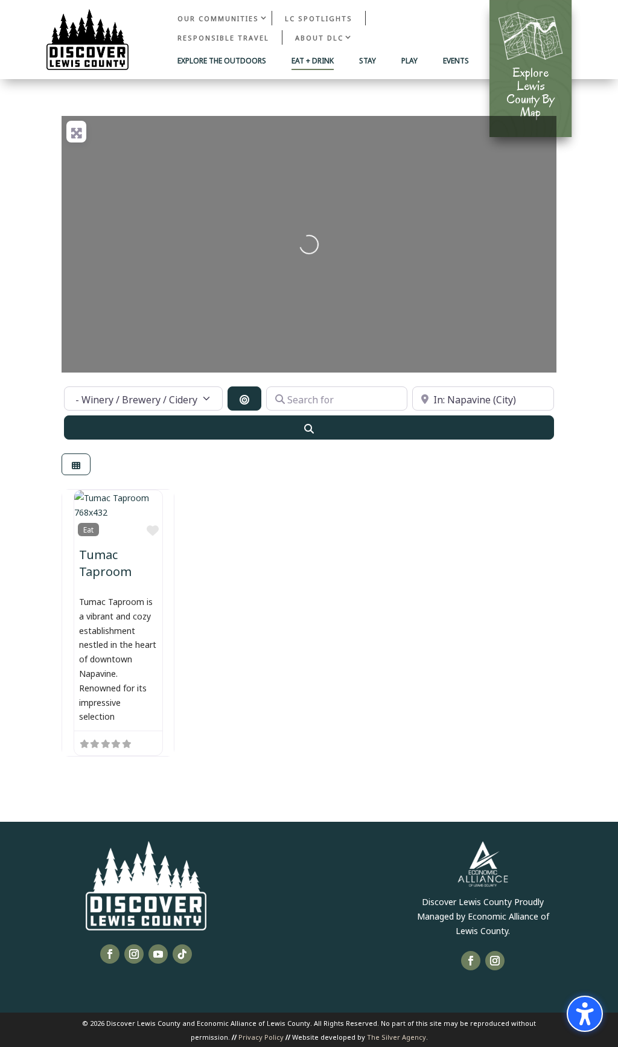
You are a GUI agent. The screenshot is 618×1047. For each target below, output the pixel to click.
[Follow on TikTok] (182, 954)
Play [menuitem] (409, 61)
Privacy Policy (261, 1036)
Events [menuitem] (456, 61)
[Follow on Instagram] (134, 954)
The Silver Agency (396, 1036)
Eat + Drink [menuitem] (312, 61)
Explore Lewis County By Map (530, 92)
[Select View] (76, 464)
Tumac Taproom (105, 561)
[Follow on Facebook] (109, 954)
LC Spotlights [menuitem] (318, 18)
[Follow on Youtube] (158, 954)
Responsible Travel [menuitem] (223, 37)
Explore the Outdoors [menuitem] (221, 61)
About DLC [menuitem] (319, 37)
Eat (88, 529)
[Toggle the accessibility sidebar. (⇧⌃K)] (585, 1014)
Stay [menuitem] (367, 61)
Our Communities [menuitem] (218, 18)
